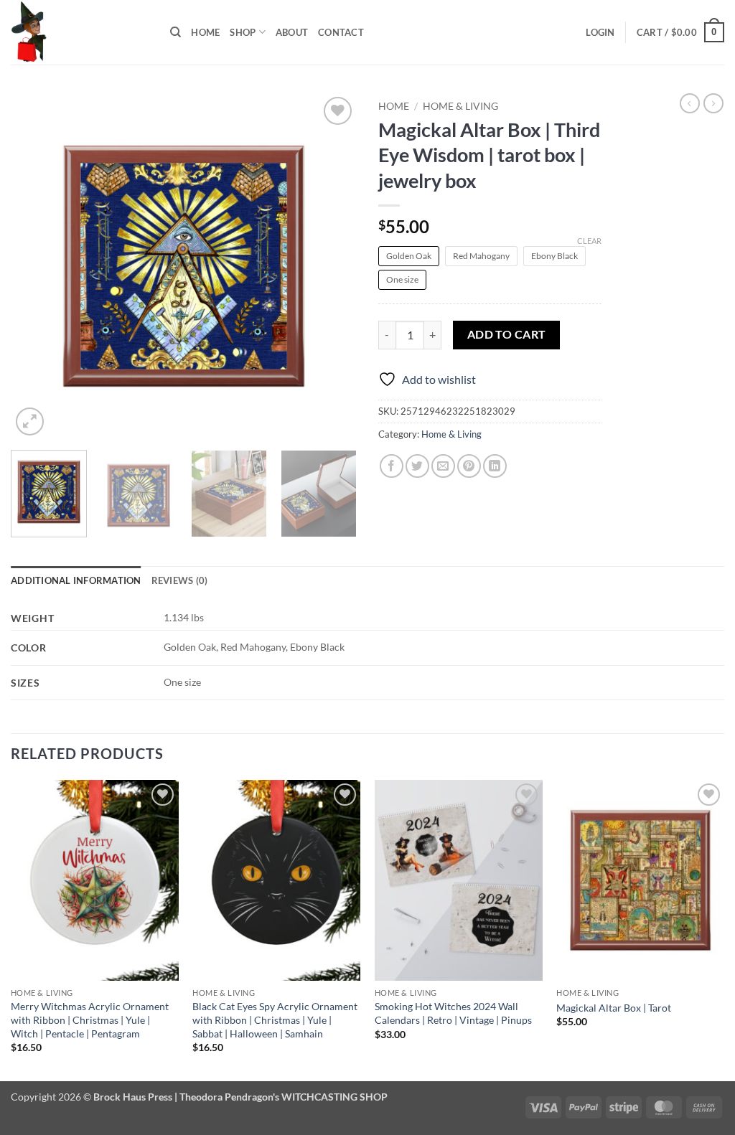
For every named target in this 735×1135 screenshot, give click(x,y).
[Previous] (36, 266)
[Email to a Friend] (443, 466)
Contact (341, 32)
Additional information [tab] (76, 580)
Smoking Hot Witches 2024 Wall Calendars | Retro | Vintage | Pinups (453, 1013)
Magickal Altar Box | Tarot (613, 1008)
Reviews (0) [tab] (179, 580)
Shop (243, 32)
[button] (600, 32)
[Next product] (690, 103)
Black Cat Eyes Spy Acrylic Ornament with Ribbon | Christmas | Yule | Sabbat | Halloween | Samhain (274, 1019)
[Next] (332, 266)
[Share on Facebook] (391, 466)
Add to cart (506, 334)
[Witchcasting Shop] (80, 32)
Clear (589, 240)
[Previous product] (713, 103)
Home (205, 32)
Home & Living (460, 106)
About (292, 32)
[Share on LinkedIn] (495, 466)
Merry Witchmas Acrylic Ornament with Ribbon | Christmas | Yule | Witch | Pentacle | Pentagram (90, 1019)
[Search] (175, 32)
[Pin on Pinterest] (469, 466)
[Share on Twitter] (417, 466)
